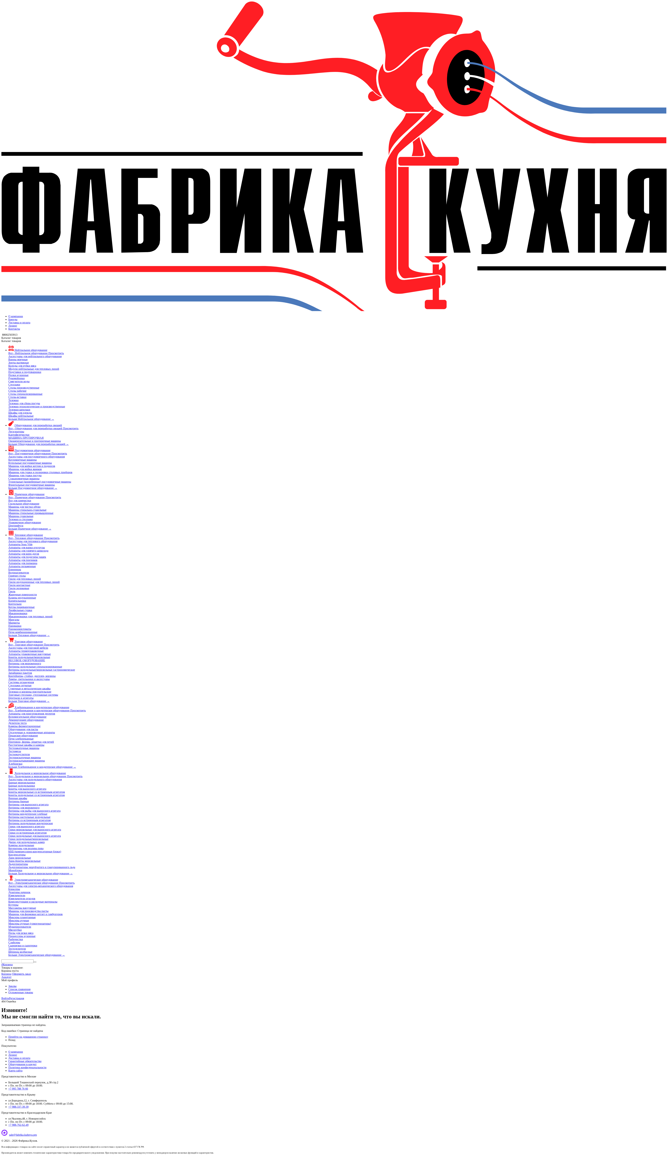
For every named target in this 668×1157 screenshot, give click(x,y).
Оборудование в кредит (22, 1064)
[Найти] (35, 962)
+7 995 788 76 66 (18, 1088)
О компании (15, 316)
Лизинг (12, 325)
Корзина (6, 973)
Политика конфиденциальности (27, 1067)
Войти (5, 998)
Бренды (12, 319)
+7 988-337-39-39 (18, 1106)
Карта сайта (15, 1070)
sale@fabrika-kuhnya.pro (23, 1134)
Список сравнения (19, 989)
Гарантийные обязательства (24, 1061)
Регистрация (16, 998)
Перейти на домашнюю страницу (28, 1036)
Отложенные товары (20, 992)
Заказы (12, 986)
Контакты (14, 328)
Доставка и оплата (19, 322)
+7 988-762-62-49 (18, 1124)
